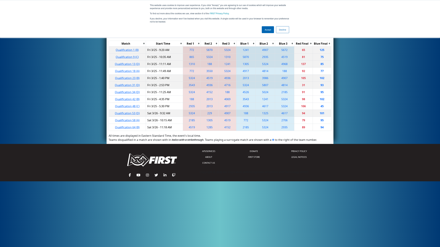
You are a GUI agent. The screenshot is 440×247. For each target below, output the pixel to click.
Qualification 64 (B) (127, 127)
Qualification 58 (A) (127, 120)
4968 (284, 64)
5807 (265, 85)
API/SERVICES (208, 151)
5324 (227, 50)
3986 (265, 78)
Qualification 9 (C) (127, 57)
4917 (246, 71)
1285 (209, 127)
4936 (227, 78)
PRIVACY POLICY (299, 151)
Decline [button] (282, 29)
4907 (265, 50)
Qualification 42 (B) (127, 99)
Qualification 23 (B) (127, 78)
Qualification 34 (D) (127, 92)
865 (191, 57)
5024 (265, 92)
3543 (192, 85)
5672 (284, 50)
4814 (265, 71)
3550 (209, 71)
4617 (265, 106)
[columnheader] (127, 43)
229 (209, 113)
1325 (265, 113)
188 (209, 64)
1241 (246, 50)
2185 (284, 92)
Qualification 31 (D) (127, 85)
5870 (209, 50)
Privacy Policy (219, 13)
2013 (246, 78)
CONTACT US (208, 162)
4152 (209, 92)
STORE (254, 157)
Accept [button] (268, 29)
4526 (246, 92)
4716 (227, 85)
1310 (227, 57)
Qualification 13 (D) (127, 64)
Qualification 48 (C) (127, 106)
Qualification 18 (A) (127, 71)
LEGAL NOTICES (299, 157)
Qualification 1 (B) (127, 50)
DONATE (254, 151)
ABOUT (208, 157)
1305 (246, 64)
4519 (284, 57)
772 (191, 50)
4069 (227, 99)
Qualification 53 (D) (127, 113)
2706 (284, 120)
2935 (265, 57)
